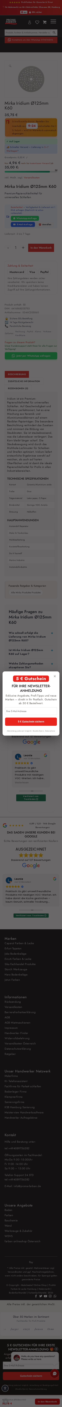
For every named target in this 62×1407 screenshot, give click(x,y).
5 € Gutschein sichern (31, 721)
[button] (5, 1401)
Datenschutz (50, 731)
